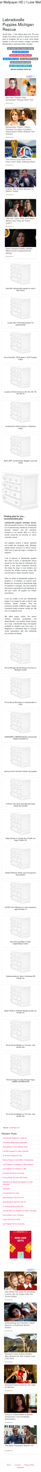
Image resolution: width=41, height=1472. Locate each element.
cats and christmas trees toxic (20, 55)
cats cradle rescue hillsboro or (20, 66)
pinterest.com (15, 1127)
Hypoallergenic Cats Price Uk (13, 1197)
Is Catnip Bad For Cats (11, 1193)
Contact (17, 1465)
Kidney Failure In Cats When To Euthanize (18, 1160)
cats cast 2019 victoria (20, 52)
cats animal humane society (20, 62)
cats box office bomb (11, 59)
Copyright (20, 1467)
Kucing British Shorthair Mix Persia (15, 1177)
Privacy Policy (29, 1465)
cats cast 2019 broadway (28, 59)
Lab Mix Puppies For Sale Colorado (15, 1151)
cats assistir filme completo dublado (20, 48)
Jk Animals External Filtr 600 (13, 1206)
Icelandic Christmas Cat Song (13, 1173)
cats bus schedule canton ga (20, 69)
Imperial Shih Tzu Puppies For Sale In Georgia (19, 1210)
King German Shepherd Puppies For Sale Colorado (18, 1183)
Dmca (9, 1465)
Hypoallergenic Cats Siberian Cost (15, 1147)
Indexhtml (6, 1188)
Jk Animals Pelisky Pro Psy (12, 1155)
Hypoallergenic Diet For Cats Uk (14, 1202)
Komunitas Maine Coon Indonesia (15, 1142)
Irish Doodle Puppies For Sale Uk (15, 1138)
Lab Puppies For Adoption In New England (18, 1164)
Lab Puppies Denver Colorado (13, 1224)
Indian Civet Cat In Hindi (11, 1219)
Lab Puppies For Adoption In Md (14, 1169)
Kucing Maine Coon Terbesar (13, 1215)
